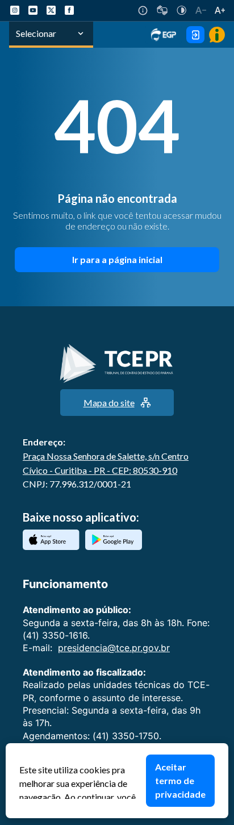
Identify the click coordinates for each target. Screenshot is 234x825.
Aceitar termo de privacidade (180, 780)
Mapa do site (109, 402)
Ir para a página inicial (117, 259)
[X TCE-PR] (51, 10)
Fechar (222, 749)
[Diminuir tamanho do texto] (200, 10)
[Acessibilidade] (142, 10)
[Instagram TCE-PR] (14, 10)
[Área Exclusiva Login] (195, 34)
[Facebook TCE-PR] (69, 10)
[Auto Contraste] (181, 10)
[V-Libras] (162, 10)
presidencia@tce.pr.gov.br (114, 647)
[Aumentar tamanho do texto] (220, 10)
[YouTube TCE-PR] (33, 10)
